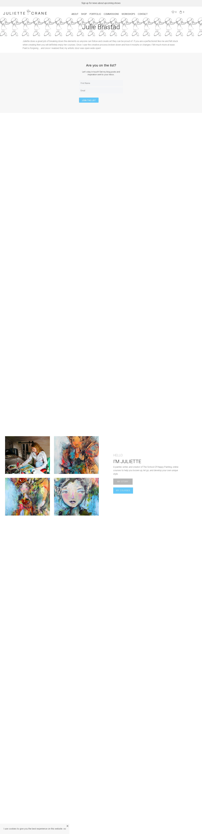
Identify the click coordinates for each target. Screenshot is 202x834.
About (74, 14)
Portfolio (95, 14)
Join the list (89, 100)
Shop (84, 14)
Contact (143, 14)
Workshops (128, 14)
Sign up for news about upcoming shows (101, 3)
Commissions (111, 14)
